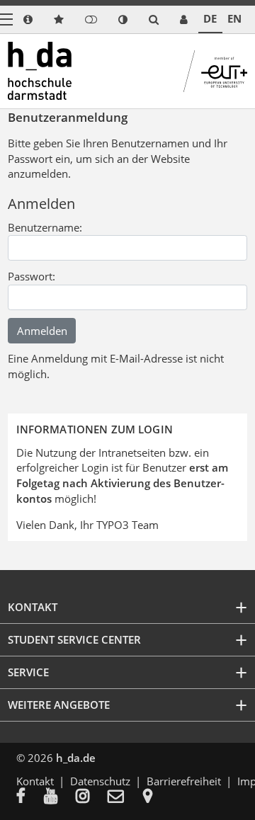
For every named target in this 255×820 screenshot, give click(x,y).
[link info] (28, 19)
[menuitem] (30, 797)
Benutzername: (45, 227)
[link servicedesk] (183, 19)
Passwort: (31, 276)
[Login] (91, 19)
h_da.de (76, 758)
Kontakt (35, 781)
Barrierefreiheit (184, 781)
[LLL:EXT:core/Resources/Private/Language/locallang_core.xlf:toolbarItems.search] (153, 19)
